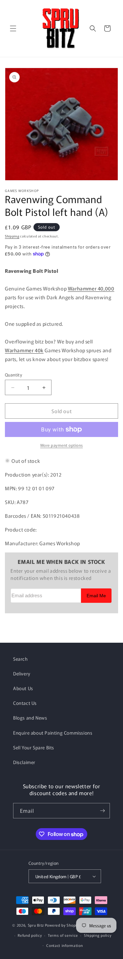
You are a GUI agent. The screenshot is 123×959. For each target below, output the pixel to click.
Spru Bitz (36, 925)
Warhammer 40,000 (91, 288)
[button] (13, 28)
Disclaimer (24, 762)
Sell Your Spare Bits (33, 747)
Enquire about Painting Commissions (52, 732)
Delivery (22, 673)
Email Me (96, 595)
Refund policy (30, 935)
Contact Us (25, 703)
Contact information (64, 945)
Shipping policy (98, 935)
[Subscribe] (102, 810)
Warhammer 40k (24, 350)
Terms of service (63, 935)
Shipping (12, 236)
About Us (23, 688)
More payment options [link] (61, 445)
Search (20, 658)
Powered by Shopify (62, 925)
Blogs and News (30, 717)
